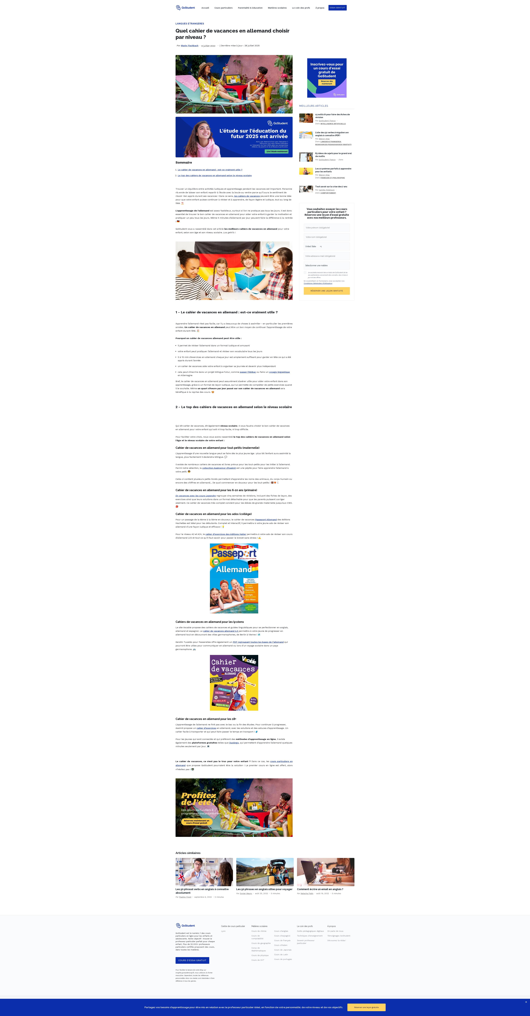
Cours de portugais (283, 959)
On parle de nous (335, 931)
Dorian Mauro (246, 893)
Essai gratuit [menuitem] (337, 8)
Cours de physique (260, 955)
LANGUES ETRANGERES (190, 23)
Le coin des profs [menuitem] (301, 8)
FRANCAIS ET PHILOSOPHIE (332, 178)
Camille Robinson (327, 190)
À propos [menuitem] (320, 8)
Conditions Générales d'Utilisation (318, 283)
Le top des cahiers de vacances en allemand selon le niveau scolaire (215, 175)
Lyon (223, 931)
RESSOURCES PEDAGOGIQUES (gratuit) (333, 144)
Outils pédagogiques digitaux (310, 931)
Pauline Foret (185, 897)
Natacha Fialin (307, 893)
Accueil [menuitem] (205, 8)
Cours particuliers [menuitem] (223, 8)
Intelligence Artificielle (333, 124)
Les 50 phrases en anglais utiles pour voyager (264, 889)
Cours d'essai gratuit (192, 960)
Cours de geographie (261, 943)
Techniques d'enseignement (310, 936)
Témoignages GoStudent (338, 936)
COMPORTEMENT (328, 193)
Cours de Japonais (283, 950)
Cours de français (282, 940)
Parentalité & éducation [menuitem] (250, 8)
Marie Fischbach (189, 45)
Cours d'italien (280, 945)
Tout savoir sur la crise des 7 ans (331, 186)
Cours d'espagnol (282, 936)
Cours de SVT (257, 960)
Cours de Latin (281, 954)
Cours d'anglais (281, 931)
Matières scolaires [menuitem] (277, 8)
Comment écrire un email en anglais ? (320, 889)
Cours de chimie (258, 931)
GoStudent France (327, 121)
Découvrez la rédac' (336, 940)
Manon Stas (324, 139)
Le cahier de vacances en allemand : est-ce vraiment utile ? (210, 169)
